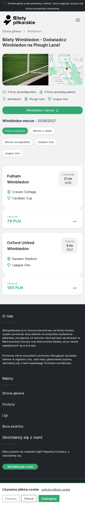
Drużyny (8, 404)
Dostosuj (10, 498)
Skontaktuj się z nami (20, 466)
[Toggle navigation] (78, 20)
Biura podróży (13, 426)
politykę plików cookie (55, 489)
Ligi (5, 415)
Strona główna (13, 393)
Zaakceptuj (49, 498)
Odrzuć (29, 498)
